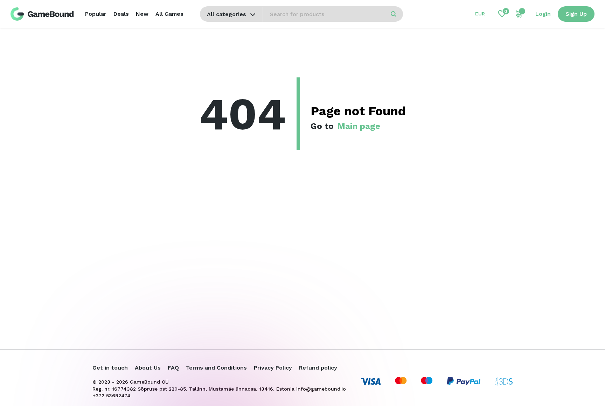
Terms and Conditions (216, 367)
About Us (148, 367)
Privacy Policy (273, 367)
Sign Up (576, 14)
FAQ (173, 367)
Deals (121, 14)
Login (543, 14)
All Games (169, 14)
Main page (358, 126)
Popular (95, 14)
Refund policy (318, 367)
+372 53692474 (111, 395)
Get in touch (110, 367)
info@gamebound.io (321, 389)
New (142, 14)
